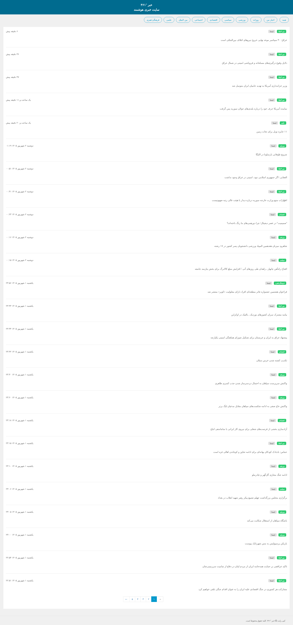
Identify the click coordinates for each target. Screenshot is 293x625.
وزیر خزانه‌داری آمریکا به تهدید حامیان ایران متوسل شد (259, 85)
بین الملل (183, 19)
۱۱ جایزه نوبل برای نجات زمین (271, 131)
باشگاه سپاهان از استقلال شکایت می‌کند (267, 520)
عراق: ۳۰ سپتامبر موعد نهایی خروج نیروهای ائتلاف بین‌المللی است (254, 40)
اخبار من (271, 19)
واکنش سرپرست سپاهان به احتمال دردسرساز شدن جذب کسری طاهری (251, 383)
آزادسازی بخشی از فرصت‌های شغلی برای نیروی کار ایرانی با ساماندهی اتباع (249, 429)
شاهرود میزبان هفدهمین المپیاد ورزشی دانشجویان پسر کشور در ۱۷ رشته (250, 245)
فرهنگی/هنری (153, 19)
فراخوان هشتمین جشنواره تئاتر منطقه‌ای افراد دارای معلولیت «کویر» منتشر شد (247, 291)
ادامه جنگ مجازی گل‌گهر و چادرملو (269, 474)
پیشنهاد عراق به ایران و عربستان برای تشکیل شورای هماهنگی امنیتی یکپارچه (249, 337)
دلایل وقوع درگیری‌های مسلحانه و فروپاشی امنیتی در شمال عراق (254, 62)
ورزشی (242, 19)
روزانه (256, 19)
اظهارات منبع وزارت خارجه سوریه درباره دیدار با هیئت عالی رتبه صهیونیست (249, 200)
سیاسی (227, 19)
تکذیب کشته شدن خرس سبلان (271, 360)
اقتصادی (213, 19)
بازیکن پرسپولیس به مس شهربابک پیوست (266, 543)
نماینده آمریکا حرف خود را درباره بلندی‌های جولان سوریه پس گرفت (253, 108)
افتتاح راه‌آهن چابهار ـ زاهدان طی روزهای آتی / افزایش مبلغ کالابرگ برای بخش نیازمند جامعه (241, 268)
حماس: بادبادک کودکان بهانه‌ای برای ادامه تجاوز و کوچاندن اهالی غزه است (250, 451)
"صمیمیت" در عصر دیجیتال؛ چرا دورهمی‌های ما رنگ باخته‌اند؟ (257, 223)
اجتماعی (199, 19)
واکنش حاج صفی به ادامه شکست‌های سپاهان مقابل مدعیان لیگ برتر (253, 406)
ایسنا (272, 31)
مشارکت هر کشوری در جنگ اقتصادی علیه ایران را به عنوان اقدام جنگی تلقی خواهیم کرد (243, 589)
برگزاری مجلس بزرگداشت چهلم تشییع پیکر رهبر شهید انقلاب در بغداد (252, 497)
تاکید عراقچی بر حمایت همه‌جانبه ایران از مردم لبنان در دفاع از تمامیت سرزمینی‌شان (244, 566)
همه (284, 19)
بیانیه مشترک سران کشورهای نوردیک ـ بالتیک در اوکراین (259, 314)
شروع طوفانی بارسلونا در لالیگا (271, 154)
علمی (169, 19)
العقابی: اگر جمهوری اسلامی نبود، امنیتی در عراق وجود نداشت (255, 177)
